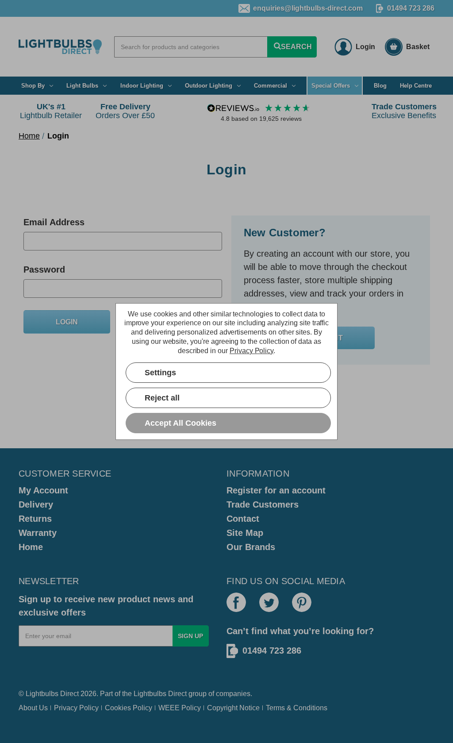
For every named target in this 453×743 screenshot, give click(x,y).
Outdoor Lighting (208, 85)
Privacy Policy (76, 708)
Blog (380, 85)
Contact (242, 519)
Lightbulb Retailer (51, 111)
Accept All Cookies (180, 423)
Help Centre (416, 85)
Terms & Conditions (296, 708)
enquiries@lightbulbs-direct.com (308, 8)
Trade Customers (262, 504)
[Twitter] (269, 602)
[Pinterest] (301, 602)
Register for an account (276, 490)
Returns (35, 519)
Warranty (38, 533)
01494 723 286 (410, 8)
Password (44, 269)
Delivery (36, 504)
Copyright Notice (233, 708)
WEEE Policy (179, 708)
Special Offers (330, 85)
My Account (43, 490)
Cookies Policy (128, 708)
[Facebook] (236, 602)
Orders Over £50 (125, 111)
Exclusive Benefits (404, 111)
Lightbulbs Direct (160, 693)
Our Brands (250, 547)
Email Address (53, 222)
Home (31, 547)
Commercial (270, 85)
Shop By (33, 85)
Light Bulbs (82, 85)
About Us (33, 708)
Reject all (162, 397)
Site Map (244, 533)
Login (365, 46)
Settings (160, 372)
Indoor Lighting (141, 85)
